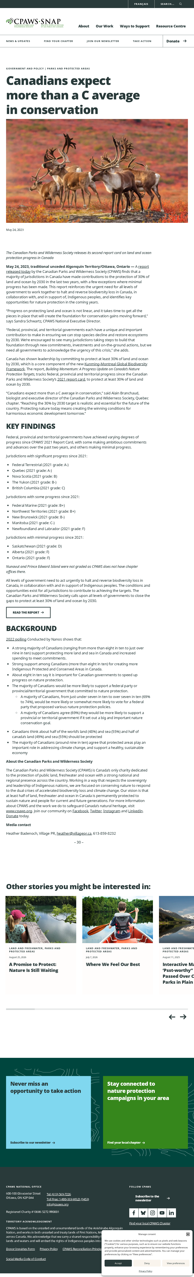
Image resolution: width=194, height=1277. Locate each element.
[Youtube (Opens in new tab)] (162, 1214)
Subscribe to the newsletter (148, 1198)
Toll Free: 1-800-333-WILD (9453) (68, 1199)
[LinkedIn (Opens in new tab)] (171, 1214)
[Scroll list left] (183, 1017)
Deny (147, 1263)
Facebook (80, 810)
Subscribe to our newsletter (30, 1143)
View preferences (176, 1263)
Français (141, 4)
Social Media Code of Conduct (26, 1259)
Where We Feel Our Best (113, 964)
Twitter (96, 810)
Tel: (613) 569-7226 (59, 1194)
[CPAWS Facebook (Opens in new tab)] (133, 1214)
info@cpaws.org (57, 1204)
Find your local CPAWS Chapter (149, 1223)
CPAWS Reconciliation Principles (84, 1249)
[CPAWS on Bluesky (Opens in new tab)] (143, 1214)
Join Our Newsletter (103, 41)
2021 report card (71, 379)
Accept (118, 1263)
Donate (172, 41)
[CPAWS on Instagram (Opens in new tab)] (152, 1214)
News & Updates (18, 41)
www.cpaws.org (19, 810)
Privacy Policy (145, 1271)
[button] (187, 1234)
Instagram (111, 810)
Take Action (142, 41)
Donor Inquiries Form (20, 1249)
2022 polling (16, 639)
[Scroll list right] (172, 1017)
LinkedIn (135, 810)
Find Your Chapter (58, 41)
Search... (167, 4)
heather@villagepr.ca (74, 833)
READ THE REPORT (26, 612)
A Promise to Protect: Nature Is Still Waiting (33, 967)
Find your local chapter (123, 1143)
